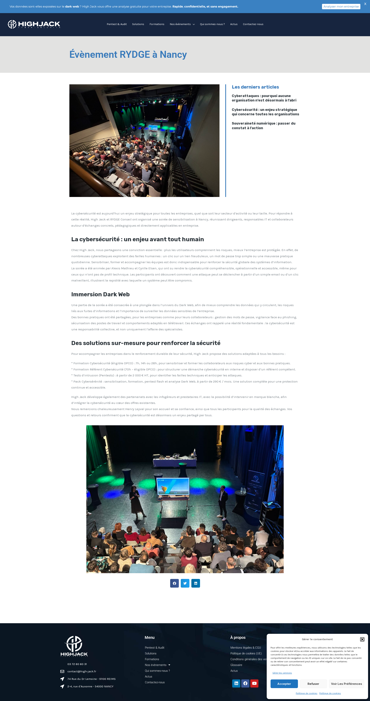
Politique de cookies (306, 693)
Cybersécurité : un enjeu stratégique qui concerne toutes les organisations (265, 112)
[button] (362, 639)
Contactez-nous (253, 24)
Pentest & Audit (117, 24)
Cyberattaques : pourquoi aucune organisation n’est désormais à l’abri (264, 98)
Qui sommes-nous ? (212, 24)
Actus (234, 24)
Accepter (284, 684)
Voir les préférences (346, 684)
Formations (157, 24)
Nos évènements (180, 24)
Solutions (138, 24)
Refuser (313, 684)
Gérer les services (282, 673)
